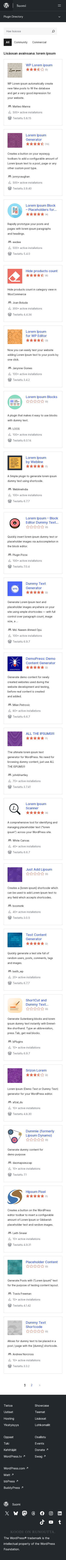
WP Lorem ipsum (39, 65)
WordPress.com (16, 1468)
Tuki (6, 1443)
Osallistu (40, 1437)
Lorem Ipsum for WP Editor (36, 334)
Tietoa (8, 1405)
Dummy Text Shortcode (36, 1325)
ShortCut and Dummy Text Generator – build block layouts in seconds (39, 1002)
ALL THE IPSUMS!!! (40, 734)
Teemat (40, 1412)
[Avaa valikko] (60, 5)
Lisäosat (40, 1418)
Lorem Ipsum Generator (36, 137)
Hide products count (42, 271)
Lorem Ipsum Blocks (41, 397)
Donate (42, 1450)
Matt (9, 1475)
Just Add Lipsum (39, 869)
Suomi (16, 1504)
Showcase (42, 1405)
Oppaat (9, 1437)
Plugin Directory (13, 16)
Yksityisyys (11, 1425)
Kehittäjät (10, 1450)
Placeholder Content (42, 1262)
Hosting (9, 1418)
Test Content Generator (36, 937)
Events (39, 1443)
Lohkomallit (42, 1425)
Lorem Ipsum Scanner (36, 806)
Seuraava (39, 1385)
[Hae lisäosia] (53, 31)
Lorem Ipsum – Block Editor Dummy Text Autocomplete (42, 520)
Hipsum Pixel (36, 1192)
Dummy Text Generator (36, 586)
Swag (40, 1456)
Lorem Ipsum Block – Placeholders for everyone (41, 208)
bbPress (11, 1481)
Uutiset (8, 1412)
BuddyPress (14, 1488)
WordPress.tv (14, 1456)
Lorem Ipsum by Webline (36, 460)
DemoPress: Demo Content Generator (40, 661)
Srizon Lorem (36, 1070)
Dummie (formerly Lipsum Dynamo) (40, 1133)
